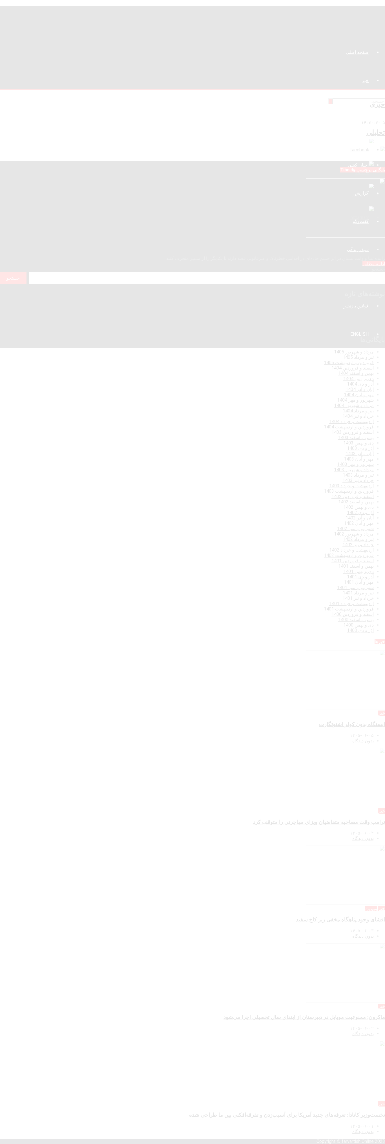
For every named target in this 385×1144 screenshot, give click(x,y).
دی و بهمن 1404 (358, 378)
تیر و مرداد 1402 (358, 539)
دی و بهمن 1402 (358, 507)
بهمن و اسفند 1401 (356, 566)
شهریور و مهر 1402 (355, 528)
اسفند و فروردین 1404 (352, 368)
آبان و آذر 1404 (360, 389)
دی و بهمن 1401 (358, 571)
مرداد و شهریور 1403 (354, 469)
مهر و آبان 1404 (359, 394)
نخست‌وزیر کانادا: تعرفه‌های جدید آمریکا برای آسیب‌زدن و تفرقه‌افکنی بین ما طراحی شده (302, 327)
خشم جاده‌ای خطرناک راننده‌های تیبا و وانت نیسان (329, 247)
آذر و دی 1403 (360, 448)
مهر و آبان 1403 (359, 459)
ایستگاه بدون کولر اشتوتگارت (357, 306)
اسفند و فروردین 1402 (352, 496)
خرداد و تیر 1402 (358, 544)
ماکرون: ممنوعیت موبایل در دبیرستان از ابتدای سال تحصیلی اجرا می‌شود (317, 322)
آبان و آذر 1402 (360, 518)
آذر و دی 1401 (360, 576)
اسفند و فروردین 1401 (352, 560)
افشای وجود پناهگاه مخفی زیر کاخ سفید (348, 316)
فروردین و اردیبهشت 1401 (349, 609)
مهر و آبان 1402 (359, 523)
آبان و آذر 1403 (360, 453)
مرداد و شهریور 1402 (354, 534)
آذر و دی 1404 (360, 384)
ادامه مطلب (373, 263)
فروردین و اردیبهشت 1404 (349, 427)
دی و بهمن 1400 (358, 625)
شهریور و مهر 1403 (355, 464)
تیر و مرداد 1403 (358, 475)
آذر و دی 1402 (360, 512)
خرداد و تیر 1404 (358, 416)
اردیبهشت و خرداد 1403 (351, 485)
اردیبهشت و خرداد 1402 (351, 550)
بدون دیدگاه (363, 741)
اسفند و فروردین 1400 (352, 614)
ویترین (371, 908)
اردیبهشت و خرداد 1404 (351, 421)
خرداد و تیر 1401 (358, 598)
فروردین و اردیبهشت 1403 (349, 491)
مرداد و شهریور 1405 (354, 352)
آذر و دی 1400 (360, 630)
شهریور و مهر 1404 (355, 400)
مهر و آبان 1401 (359, 582)
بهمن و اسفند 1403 (356, 437)
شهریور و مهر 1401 (355, 587)
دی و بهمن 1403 (358, 443)
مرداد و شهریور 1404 (354, 405)
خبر (381, 713)
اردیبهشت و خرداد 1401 (351, 603)
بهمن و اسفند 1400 (356, 619)
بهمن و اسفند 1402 (356, 501)
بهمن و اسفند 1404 (356, 373)
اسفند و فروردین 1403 (352, 432)
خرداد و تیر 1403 (358, 480)
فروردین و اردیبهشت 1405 (349, 362)
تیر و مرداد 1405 (358, 357)
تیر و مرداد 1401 (358, 593)
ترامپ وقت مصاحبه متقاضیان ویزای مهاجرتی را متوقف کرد (329, 311)
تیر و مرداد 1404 (358, 410)
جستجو (378, 269)
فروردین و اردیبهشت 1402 (349, 555)
